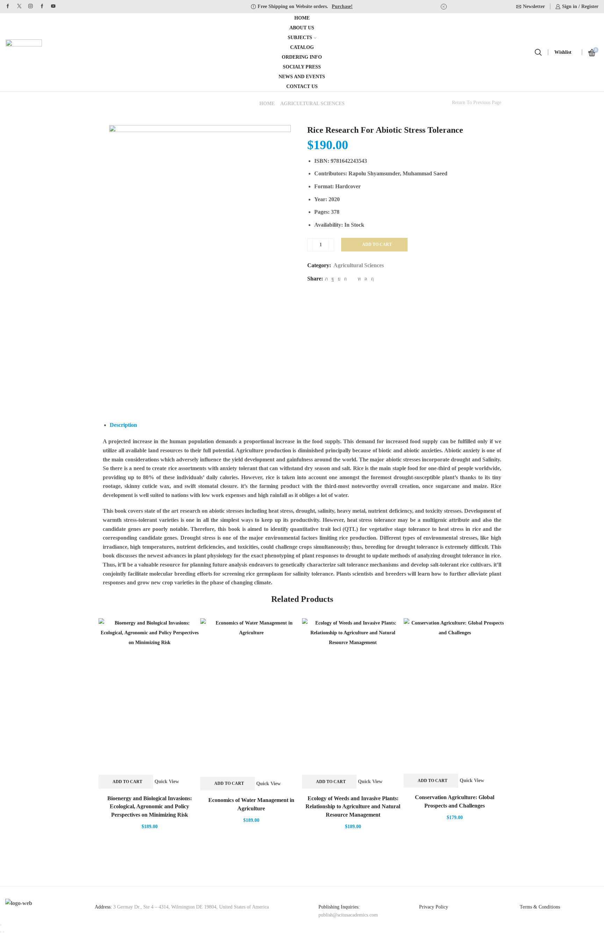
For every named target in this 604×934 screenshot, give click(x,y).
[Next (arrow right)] (3, 932)
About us (301, 27)
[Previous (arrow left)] (0, 932)
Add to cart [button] (127, 781)
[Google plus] (42, 6)
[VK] (339, 279)
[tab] (123, 425)
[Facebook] (8, 6)
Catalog (302, 47)
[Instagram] (30, 6)
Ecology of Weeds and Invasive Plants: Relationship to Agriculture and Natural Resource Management (352, 806)
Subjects (300, 37)
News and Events (302, 76)
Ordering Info (302, 57)
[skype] (371, 279)
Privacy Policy (433, 907)
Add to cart (377, 244)
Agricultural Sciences (312, 103)
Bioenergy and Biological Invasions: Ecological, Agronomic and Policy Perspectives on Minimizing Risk (149, 806)
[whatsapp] (365, 279)
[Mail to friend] (352, 279)
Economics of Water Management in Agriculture (251, 804)
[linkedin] (359, 279)
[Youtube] (53, 6)
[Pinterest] (345, 279)
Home (302, 18)
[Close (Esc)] (0, 925)
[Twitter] (19, 6)
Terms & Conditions (540, 907)
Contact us (302, 86)
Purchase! (342, 6)
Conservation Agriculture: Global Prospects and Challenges (454, 801)
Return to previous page (476, 102)
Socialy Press (302, 67)
